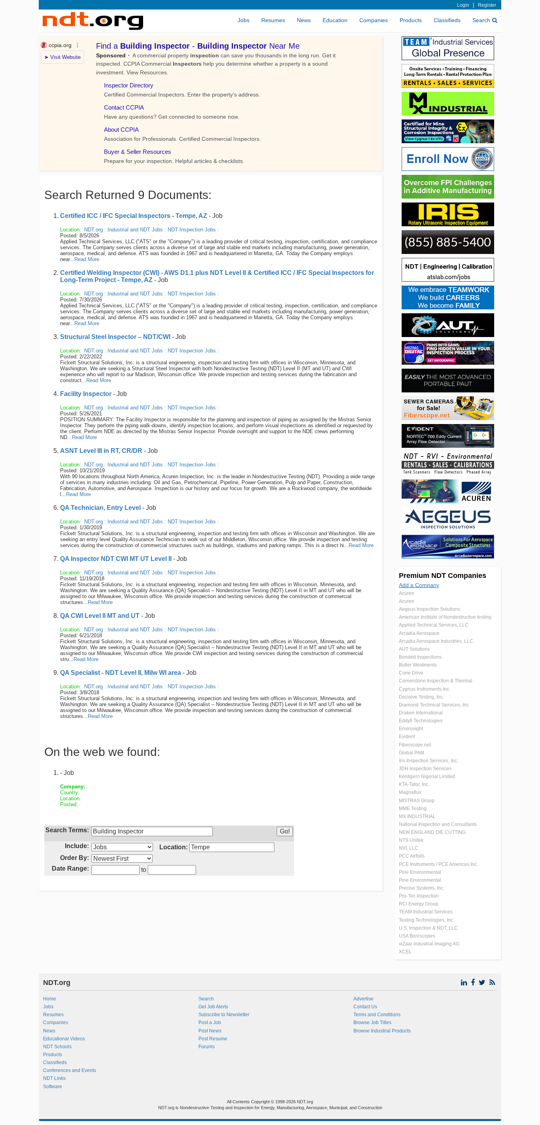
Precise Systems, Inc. (421, 888)
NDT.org (93, 230)
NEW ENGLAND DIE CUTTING (432, 832)
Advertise (363, 999)
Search (481, 20)
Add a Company (419, 585)
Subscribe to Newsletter (223, 1014)
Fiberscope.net (415, 745)
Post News (209, 1031)
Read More (86, 259)
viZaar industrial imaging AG (429, 944)
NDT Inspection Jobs (192, 230)
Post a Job (209, 1022)
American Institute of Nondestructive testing (445, 617)
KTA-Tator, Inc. (414, 784)
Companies (373, 20)
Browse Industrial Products (382, 1031)
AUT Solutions (414, 649)
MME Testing (413, 808)
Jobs (243, 20)
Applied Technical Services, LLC (433, 625)
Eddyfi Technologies (420, 720)
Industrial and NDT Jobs (135, 230)
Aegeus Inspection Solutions (429, 609)
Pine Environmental (420, 872)
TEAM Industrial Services (426, 912)
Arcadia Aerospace (419, 633)
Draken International (421, 713)
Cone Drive (411, 673)
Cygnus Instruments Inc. (424, 689)
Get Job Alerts (213, 1006)
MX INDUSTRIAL (417, 816)
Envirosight (411, 728)
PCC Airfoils (412, 856)
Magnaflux (410, 792)
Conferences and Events (69, 1070)
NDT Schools (57, 1046)
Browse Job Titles (372, 1022)
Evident (407, 736)
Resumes (273, 20)
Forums (206, 1046)
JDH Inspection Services (425, 768)
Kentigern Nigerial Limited (427, 776)
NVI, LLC (408, 848)
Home (49, 999)
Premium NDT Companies (442, 576)
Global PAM (411, 753)
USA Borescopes (417, 936)
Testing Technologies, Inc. (426, 920)
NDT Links (54, 1078)
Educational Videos (64, 1039)
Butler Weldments (418, 665)
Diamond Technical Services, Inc (434, 705)
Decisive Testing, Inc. (421, 697)
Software (52, 1086)
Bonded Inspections (420, 657)
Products (411, 20)
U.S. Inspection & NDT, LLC (428, 928)
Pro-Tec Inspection (419, 896)
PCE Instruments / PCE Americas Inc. (438, 864)
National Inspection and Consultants (438, 824)
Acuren (406, 593)
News (304, 20)
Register (487, 5)
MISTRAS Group (416, 800)
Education (335, 20)
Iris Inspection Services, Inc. (428, 760)
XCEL (405, 952)
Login (463, 5)
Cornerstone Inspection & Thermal (435, 681)
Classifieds (447, 20)
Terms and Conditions (376, 1014)
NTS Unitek (411, 840)
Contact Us (365, 1006)
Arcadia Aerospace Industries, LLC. (436, 641)
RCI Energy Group (418, 904)
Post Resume (212, 1039)
